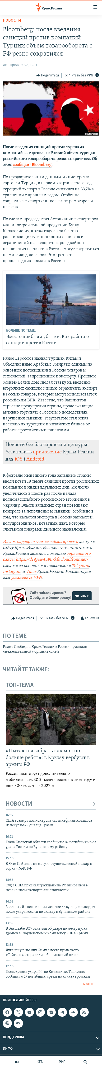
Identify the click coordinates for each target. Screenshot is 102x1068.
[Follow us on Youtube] (29, 1012)
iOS (19, 459)
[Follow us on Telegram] (62, 1012)
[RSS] (84, 1012)
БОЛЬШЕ (89, 984)
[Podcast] (7, 1023)
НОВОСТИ (19, 804)
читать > (82, 596)
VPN (37, 578)
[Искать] (85, 1062)
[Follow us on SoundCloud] (73, 1012)
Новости (12, 21)
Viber (31, 572)
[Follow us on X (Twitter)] (18, 1012)
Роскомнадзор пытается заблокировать (40, 542)
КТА (40, 1062)
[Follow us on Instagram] (40, 1012)
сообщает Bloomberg (32, 165)
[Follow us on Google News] (51, 1012)
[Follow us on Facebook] (7, 1012)
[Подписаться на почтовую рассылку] (18, 1023)
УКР (62, 1062)
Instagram (12, 572)
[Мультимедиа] (16, 1062)
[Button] (47, 75)
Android (35, 459)
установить (22, 578)
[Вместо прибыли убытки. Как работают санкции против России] (51, 299)
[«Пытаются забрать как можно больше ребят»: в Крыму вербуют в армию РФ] (51, 719)
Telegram (80, 566)
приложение (47, 452)
